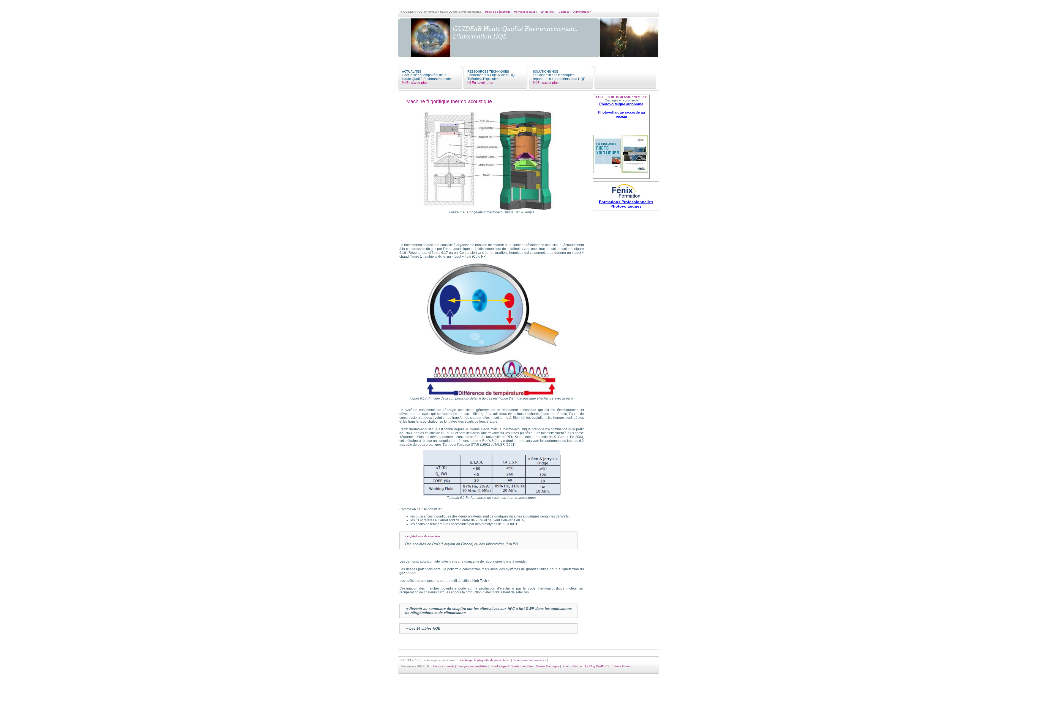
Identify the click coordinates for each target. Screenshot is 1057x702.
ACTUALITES (411, 71)
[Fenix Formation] (626, 198)
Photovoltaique (572, 666)
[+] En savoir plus (414, 83)
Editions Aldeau (621, 666)
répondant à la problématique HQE (559, 79)
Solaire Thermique (547, 666)
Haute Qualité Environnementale (426, 79)
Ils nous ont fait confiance (530, 660)
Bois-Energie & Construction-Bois (512, 666)
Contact (564, 11)
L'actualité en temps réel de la (424, 75)
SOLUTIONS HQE (545, 71)
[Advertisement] (625, 294)
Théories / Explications (484, 79)
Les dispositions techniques (553, 75)
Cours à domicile (443, 666)
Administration (582, 11)
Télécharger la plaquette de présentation (484, 660)
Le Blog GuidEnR (596, 666)
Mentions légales (524, 11)
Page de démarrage (498, 11)
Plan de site (546, 11)
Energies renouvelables (472, 666)
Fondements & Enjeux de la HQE (492, 75)
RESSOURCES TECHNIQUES (488, 71)
